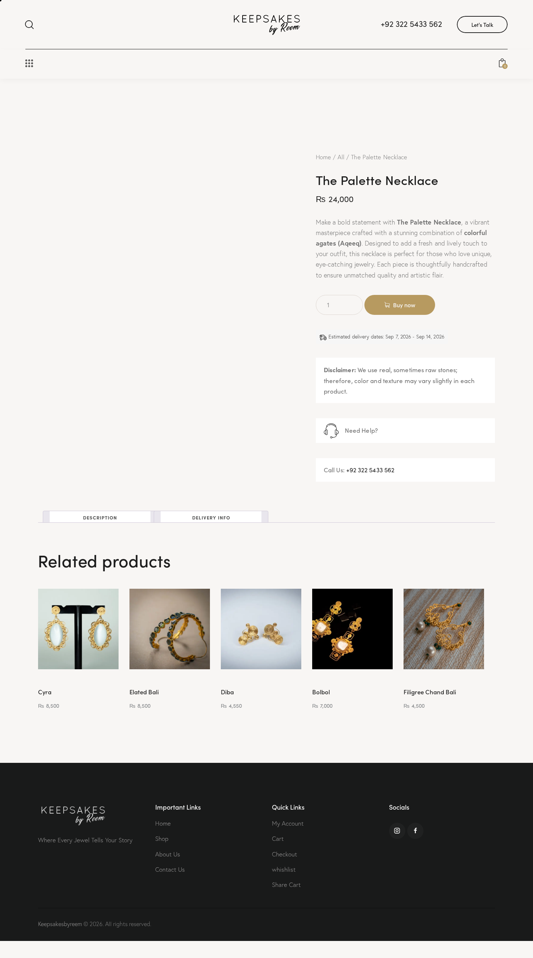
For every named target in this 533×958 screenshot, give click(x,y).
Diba (227, 692)
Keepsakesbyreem (60, 924)
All (341, 157)
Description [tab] (100, 517)
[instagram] (397, 831)
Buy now (404, 305)
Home (323, 157)
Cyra (44, 692)
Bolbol (321, 692)
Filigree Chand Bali (430, 692)
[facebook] (415, 831)
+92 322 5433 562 (370, 470)
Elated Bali (144, 692)
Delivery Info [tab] (211, 517)
